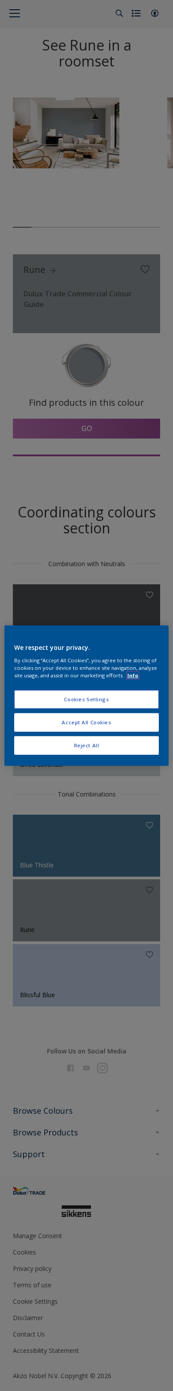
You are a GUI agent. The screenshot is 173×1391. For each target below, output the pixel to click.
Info (132, 675)
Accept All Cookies (86, 722)
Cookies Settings (86, 699)
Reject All (86, 745)
